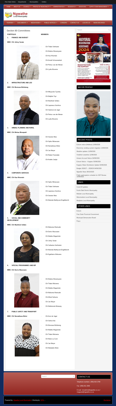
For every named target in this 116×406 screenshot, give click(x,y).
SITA (42, 400)
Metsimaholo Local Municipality (87, 193)
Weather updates (82, 147)
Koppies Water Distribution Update (88, 161)
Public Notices (50, 23)
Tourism (10, 23)
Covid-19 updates (82, 183)
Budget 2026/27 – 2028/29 (85, 164)
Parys (78, 217)
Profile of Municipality (42, 6)
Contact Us (74, 23)
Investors (82, 6)
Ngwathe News (81, 168)
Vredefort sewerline (83, 151)
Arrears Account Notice (84, 154)
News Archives (99, 23)
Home (8, 6)
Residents (72, 6)
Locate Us (86, 23)
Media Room (36, 23)
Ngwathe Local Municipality (22, 400)
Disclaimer (107, 400)
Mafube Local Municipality (85, 190)
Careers (63, 23)
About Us (17, 6)
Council (26, 6)
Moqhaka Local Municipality (86, 197)
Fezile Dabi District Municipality (87, 186)
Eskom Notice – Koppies (85, 158)
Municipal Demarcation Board (86, 214)
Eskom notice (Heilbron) (84, 141)
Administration (59, 6)
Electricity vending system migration (88, 144)
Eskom (79, 207)
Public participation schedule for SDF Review (91, 171)
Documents (22, 23)
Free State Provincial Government (88, 210)
